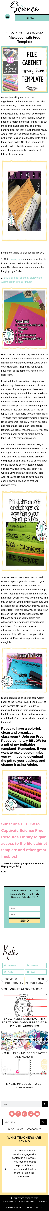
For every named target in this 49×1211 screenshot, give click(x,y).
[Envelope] (37, 1114)
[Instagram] (24, 1114)
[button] (7, 16)
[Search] (45, 1104)
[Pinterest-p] (18, 1114)
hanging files (15, 259)
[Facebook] (12, 1114)
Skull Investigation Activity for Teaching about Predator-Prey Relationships (24, 1022)
